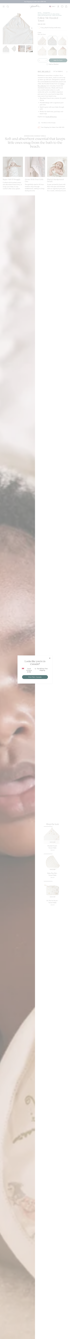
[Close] (50, 658)
